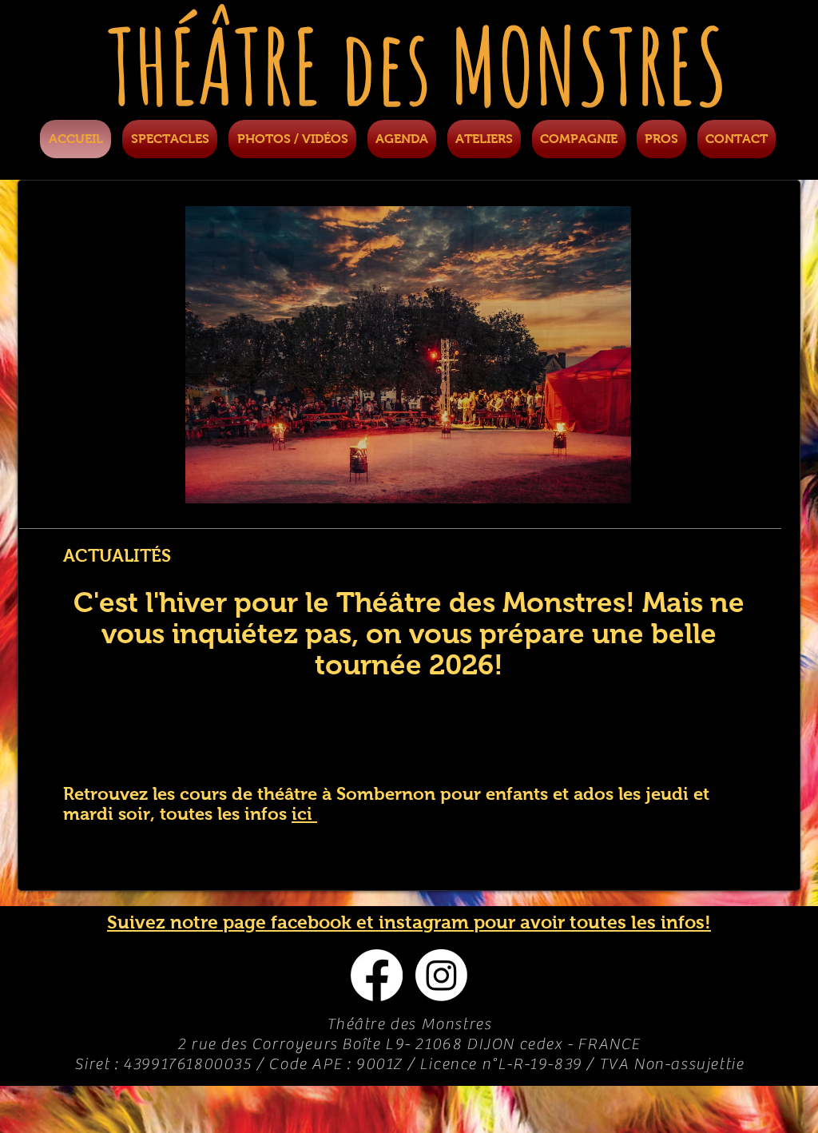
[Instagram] (441, 975)
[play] (725, 489)
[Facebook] (377, 975)
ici (304, 814)
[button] (408, 354)
